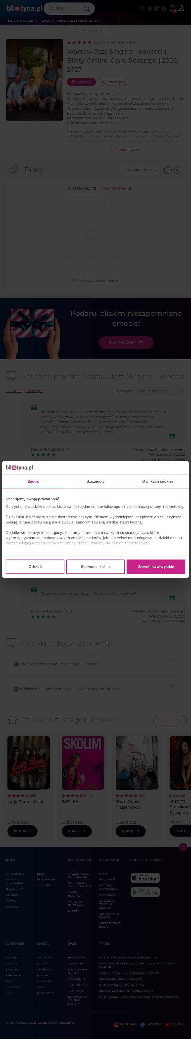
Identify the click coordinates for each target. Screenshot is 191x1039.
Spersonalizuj (93, 566)
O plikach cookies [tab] (158, 481)
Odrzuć (35, 566)
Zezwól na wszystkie (156, 566)
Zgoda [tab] (33, 481)
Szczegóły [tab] (96, 481)
